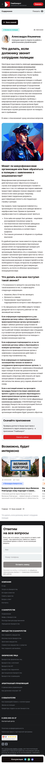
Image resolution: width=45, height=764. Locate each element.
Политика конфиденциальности (13, 728)
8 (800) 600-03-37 (9, 718)
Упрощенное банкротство (11, 624)
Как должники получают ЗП (11, 691)
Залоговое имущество (9, 642)
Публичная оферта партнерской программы (17, 732)
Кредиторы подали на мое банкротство (15, 708)
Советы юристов (7, 596)
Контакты (5, 603)
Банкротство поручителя (10, 669)
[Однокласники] (6, 744)
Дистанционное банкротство (12, 673)
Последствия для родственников (13, 620)
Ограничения (6, 614)
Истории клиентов (8, 593)
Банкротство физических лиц (12, 659)
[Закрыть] (2, 4)
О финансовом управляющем (12, 687)
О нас (4, 586)
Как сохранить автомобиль (11, 648)
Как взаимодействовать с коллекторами (16, 702)
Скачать (38, 4)
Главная (5, 509)
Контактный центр (8, 721)
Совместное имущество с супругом (14, 645)
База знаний (11, 22)
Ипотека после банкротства (11, 638)
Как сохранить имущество (11, 635)
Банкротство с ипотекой (10, 663)
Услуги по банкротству (10, 589)
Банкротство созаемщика (11, 676)
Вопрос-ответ (6, 599)
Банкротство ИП (7, 666)
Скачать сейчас (22, 437)
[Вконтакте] (3, 744)
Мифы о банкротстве (9, 617)
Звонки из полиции (8, 705)
